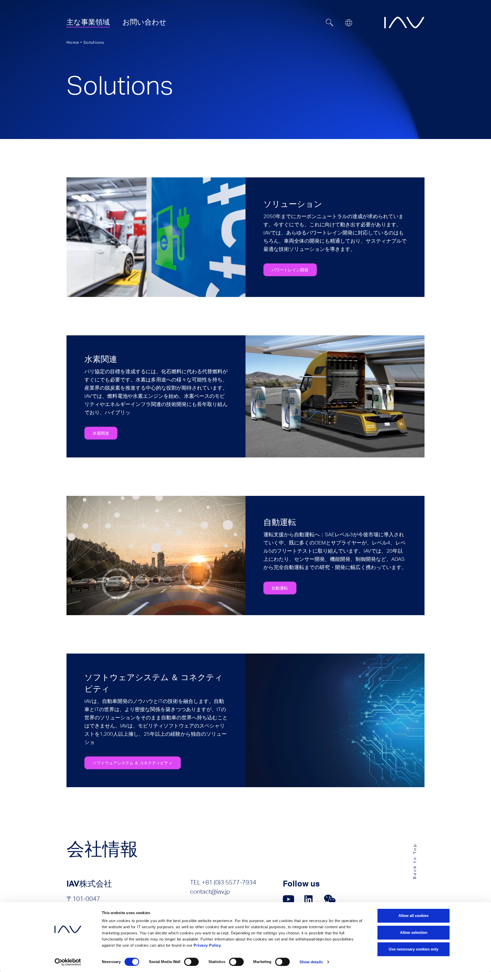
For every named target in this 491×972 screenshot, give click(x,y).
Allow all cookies (413, 915)
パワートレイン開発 (290, 269)
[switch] (191, 962)
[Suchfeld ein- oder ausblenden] (329, 22)
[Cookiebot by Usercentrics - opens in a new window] (68, 962)
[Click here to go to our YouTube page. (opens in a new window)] (288, 899)
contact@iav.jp (210, 891)
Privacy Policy (207, 945)
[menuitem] (88, 22)
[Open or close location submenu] (348, 23)
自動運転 (280, 588)
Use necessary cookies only (413, 949)
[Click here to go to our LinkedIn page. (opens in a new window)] (309, 899)
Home (72, 42)
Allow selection (413, 932)
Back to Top (414, 861)
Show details (311, 962)
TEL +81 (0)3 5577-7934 (223, 882)
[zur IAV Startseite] (404, 22)
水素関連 (101, 433)
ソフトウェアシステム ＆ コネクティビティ (132, 762)
